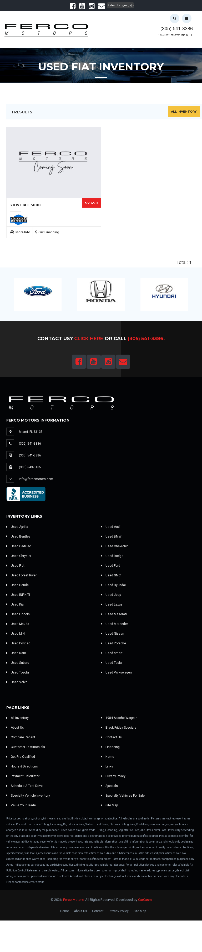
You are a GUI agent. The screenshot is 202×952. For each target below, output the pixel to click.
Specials (111, 786)
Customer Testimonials (27, 747)
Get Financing (48, 232)
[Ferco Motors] (46, 28)
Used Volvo (18, 682)
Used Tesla (113, 663)
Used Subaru (19, 663)
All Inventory (184, 111)
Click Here (88, 338)
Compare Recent (22, 737)
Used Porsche (115, 643)
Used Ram (18, 653)
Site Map (111, 805)
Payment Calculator (24, 776)
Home (109, 757)
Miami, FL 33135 (31, 432)
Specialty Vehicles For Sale (125, 795)
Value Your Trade (23, 805)
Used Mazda (19, 624)
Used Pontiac (20, 643)
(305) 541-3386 (176, 28)
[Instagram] (91, 7)
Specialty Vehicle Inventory (30, 795)
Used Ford (112, 565)
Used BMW (113, 536)
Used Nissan (114, 633)
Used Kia (17, 604)
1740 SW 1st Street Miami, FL (175, 35)
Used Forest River (23, 575)
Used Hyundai (115, 585)
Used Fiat (17, 565)
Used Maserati (116, 614)
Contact (98, 911)
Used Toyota (19, 672)
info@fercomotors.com (36, 479)
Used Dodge (114, 556)
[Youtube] (82, 7)
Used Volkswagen (118, 672)
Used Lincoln (20, 614)
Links (109, 766)
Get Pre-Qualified (22, 757)
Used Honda (19, 585)
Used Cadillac (20, 546)
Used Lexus (114, 604)
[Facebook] (72, 7)
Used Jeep (113, 595)
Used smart (114, 653)
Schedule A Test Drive (26, 786)
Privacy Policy (115, 776)
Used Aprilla (19, 527)
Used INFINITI (20, 595)
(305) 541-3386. (146, 338)
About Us (17, 727)
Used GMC (113, 575)
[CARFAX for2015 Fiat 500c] (19, 220)
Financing (112, 747)
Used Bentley (20, 536)
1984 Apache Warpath (121, 718)
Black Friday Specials (120, 727)
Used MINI (18, 633)
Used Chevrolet (116, 546)
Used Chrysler (20, 556)
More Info (23, 232)
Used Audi (112, 527)
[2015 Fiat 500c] (53, 162)
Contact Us (113, 737)
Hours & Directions (24, 766)
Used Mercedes (117, 624)
